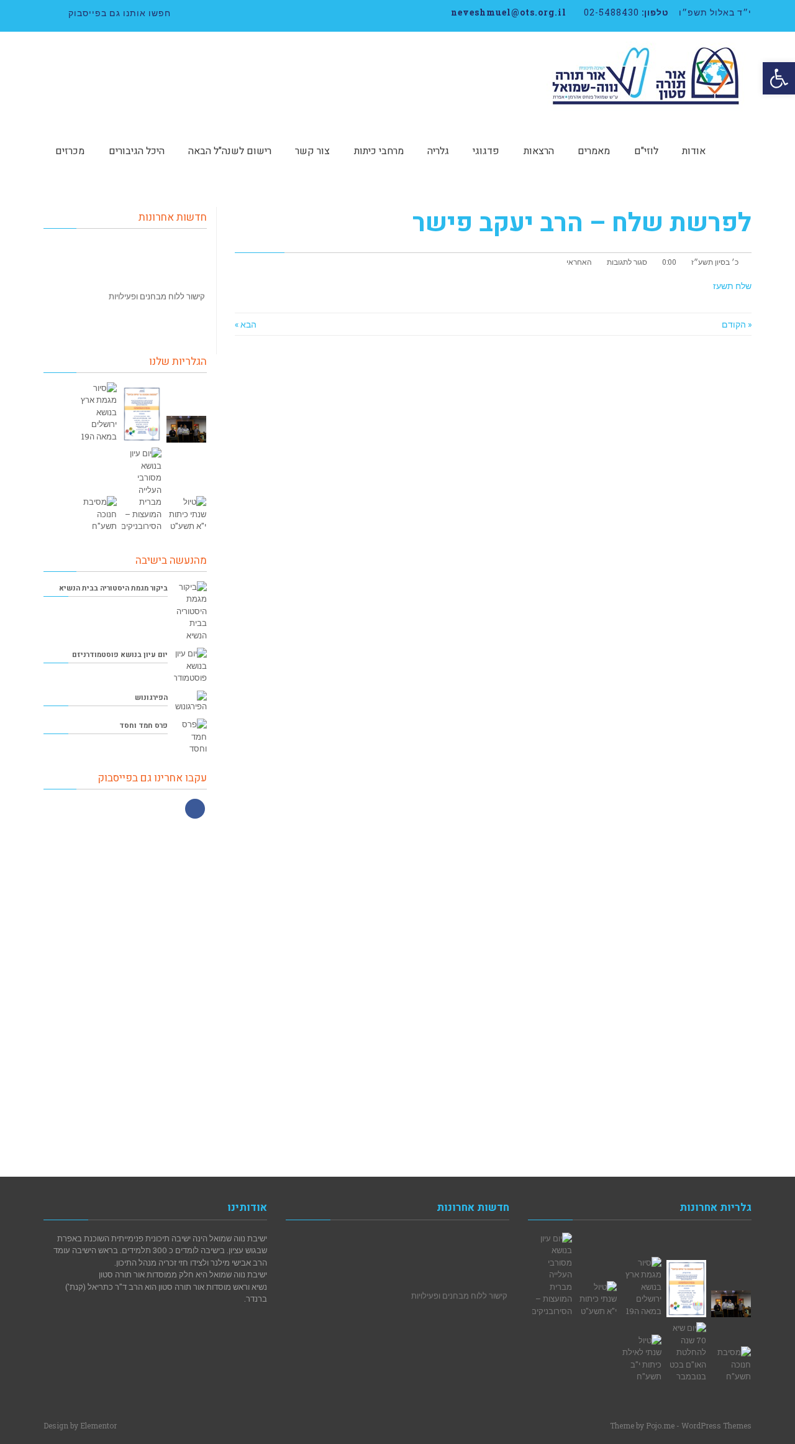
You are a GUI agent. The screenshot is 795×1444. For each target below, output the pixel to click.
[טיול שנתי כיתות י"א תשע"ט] (186, 514)
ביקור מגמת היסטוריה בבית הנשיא (113, 588)
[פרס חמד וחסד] (190, 737)
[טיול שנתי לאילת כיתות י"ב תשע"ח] (641, 1359)
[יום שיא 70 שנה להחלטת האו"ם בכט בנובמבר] (686, 1352)
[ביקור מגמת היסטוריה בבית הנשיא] (190, 611)
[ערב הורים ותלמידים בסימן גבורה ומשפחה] (141, 414)
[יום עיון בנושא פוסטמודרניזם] (190, 666)
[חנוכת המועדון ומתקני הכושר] (186, 429)
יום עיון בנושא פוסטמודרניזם (120, 655)
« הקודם (737, 324)
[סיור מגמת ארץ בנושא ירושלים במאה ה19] (97, 412)
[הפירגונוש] (190, 702)
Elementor (98, 1425)
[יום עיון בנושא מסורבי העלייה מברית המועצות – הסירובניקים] (141, 490)
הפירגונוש (151, 697)
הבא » (246, 324)
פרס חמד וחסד (143, 725)
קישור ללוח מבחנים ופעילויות (157, 289)
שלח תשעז (732, 286)
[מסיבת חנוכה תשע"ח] (97, 514)
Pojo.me (660, 1425)
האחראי (579, 262)
